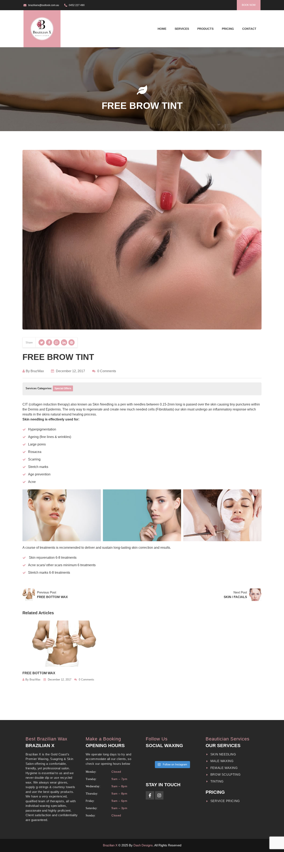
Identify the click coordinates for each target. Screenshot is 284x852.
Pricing (228, 28)
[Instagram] (159, 795)
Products (205, 28)
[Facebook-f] (150, 795)
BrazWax (37, 371)
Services (182, 28)
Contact (249, 28)
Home (162, 28)
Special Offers (62, 388)
